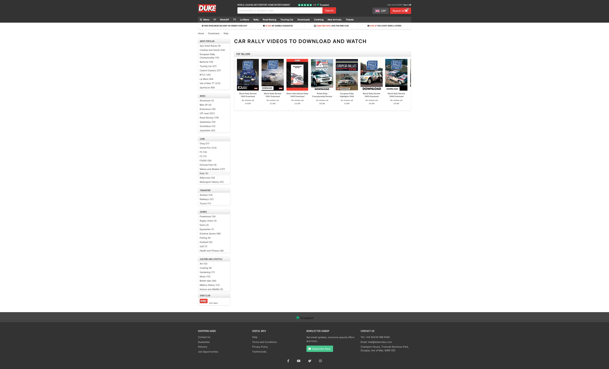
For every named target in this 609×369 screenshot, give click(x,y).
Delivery (202, 346)
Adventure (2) (207, 100)
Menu (206, 19)
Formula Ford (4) (208, 164)
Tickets (350, 19)
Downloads (304, 19)
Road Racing (269, 19)
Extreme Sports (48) (210, 233)
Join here (213, 303)
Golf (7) (203, 246)
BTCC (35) (205, 74)
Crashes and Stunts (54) (212, 50)
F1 (215, 19)
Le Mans (244, 19)
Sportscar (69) (207, 87)
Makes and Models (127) (212, 169)
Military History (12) (210, 285)
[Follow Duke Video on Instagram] (320, 361)
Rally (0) (204, 173)
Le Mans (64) (206, 79)
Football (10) (206, 242)
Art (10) (203, 263)
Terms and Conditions (264, 342)
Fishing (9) (205, 237)
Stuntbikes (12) (207, 126)
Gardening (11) (207, 272)
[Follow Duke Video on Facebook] (288, 361)
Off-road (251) (207, 113)
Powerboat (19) (208, 216)
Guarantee (204, 342)
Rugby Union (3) (208, 220)
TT (234, 19)
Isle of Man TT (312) (210, 83)
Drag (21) (204, 143)
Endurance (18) (208, 109)
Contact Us (204, 337)
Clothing (319, 19)
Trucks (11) (205, 203)
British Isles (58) (208, 280)
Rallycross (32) (207, 177)
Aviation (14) (206, 195)
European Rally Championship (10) (209, 56)
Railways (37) (207, 199)
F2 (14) (203, 152)
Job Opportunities (208, 351)
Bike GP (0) (205, 104)
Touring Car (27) (208, 66)
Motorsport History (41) (212, 182)
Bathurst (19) (206, 61)
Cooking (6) (206, 268)
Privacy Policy (260, 346)
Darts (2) (204, 225)
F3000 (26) (206, 160)
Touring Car (286, 19)
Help (254, 337)
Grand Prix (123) (208, 147)
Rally (256, 19)
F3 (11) (203, 156)
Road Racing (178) (209, 117)
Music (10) (205, 276)
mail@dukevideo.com (380, 342)
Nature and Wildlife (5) (211, 289)
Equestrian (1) (207, 229)
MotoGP (224, 19)
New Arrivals (334, 19)
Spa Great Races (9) (210, 45)
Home (201, 33)
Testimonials (259, 351)
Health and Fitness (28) (212, 250)
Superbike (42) (207, 130)
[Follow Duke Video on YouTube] (299, 361)
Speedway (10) (208, 122)
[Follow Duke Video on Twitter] (309, 361)
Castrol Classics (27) (210, 70)
